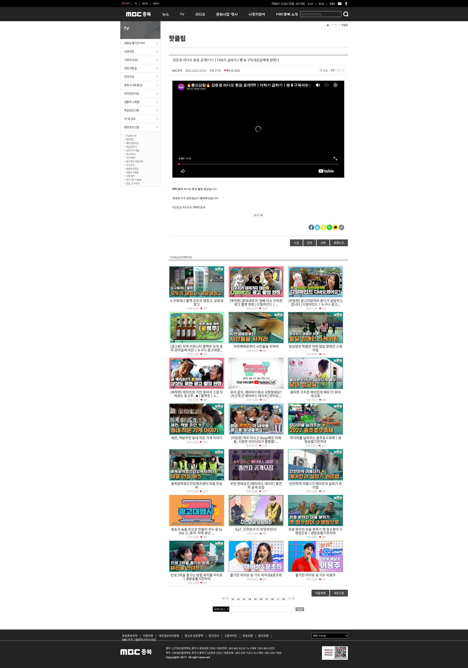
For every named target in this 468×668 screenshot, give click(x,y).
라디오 (200, 14)
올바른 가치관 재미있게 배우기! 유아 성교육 (315, 394)
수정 (296, 243)
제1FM (145, 3)
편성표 (321, 3)
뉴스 (165, 14)
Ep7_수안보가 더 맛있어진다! (256, 529)
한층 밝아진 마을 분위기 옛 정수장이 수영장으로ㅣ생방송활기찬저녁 (315, 531)
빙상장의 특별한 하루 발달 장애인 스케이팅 (315, 348)
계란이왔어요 (132, 142)
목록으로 (339, 243)
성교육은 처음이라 (135, 161)
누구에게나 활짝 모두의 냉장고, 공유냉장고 (196, 302)
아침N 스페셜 (132, 172)
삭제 (323, 243)
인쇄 (325, 70)
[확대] (339, 70)
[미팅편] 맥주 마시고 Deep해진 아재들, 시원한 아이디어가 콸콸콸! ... (256, 439)
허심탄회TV (131, 146)
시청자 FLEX (131, 60)
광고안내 (214, 636)
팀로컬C (130, 139)
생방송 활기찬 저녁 (134, 43)
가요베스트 (131, 135)
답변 (309, 243)
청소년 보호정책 (194, 636)
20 (283, 599)
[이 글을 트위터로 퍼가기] (317, 227)
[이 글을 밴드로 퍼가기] (329, 227)
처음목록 (320, 593)
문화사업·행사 (227, 14)
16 (261, 599)
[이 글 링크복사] (341, 227)
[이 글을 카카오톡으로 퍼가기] (335, 227)
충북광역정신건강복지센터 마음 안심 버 (196, 485)
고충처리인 (230, 636)
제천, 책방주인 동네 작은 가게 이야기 (196, 437)
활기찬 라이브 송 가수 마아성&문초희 (256, 575)
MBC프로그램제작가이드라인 (139, 640)
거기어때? (130, 157)
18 (272, 599)
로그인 (310, 3)
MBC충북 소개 (287, 14)
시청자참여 (257, 14)
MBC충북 (138, 15)
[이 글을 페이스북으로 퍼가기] (311, 227)
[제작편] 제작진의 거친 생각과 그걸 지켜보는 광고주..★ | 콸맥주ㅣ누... (196, 394)
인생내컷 (129, 51)
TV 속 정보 (130, 119)
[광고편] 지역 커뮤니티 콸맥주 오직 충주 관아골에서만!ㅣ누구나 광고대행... (196, 348)
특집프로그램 (131, 110)
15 (255, 599)
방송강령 (248, 636)
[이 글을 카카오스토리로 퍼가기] (323, 227)
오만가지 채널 (132, 150)
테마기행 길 (130, 68)
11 (233, 599)
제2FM (156, 3)
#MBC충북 (199, 207)
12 (238, 599)
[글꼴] (333, 70)
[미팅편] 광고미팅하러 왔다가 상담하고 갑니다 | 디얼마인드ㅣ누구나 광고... (315, 302)
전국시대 (129, 77)
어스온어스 (131, 153)
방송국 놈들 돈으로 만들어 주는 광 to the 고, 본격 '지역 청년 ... (196, 531)
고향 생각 (130, 175)
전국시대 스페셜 (133, 179)
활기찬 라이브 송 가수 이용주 (315, 575)
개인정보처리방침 (169, 636)
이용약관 (148, 636)
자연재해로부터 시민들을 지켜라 (256, 346)
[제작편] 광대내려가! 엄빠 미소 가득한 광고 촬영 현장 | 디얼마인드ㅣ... (256, 302)
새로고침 (339, 593)
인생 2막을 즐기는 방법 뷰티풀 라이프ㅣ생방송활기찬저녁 (197, 577)
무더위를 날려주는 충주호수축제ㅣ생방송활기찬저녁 (315, 439)
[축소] (343, 70)
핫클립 (332, 3)
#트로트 (187, 207)
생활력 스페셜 (131, 102)
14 (249, 599)
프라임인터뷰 (131, 93)
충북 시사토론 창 (133, 85)
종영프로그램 (131, 127)
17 (266, 599)
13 (244, 599)
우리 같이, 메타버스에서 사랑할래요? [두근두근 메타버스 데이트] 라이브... (256, 394)
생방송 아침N (132, 168)
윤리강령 (263, 636)
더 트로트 (130, 164)
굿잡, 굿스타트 (133, 183)
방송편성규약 (129, 636)
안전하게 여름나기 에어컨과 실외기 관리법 (315, 485)
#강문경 (177, 207)
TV (135, 3)
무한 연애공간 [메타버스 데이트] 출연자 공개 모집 (256, 485)
